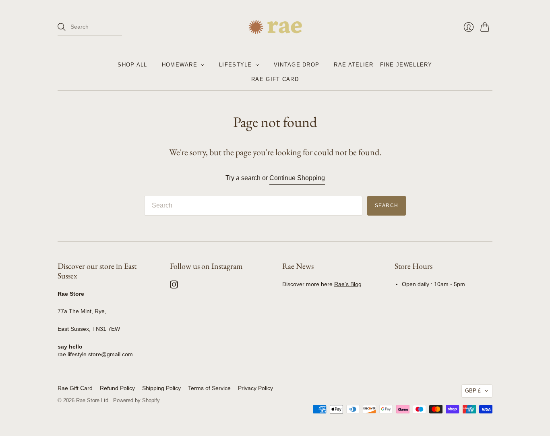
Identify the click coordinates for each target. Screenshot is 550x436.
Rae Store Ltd (93, 400)
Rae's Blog (348, 284)
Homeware (179, 65)
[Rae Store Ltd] (275, 27)
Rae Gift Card (275, 79)
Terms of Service (209, 388)
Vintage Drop (297, 65)
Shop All (132, 65)
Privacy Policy (255, 388)
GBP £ (473, 391)
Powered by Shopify (136, 400)
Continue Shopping (297, 177)
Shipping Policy (161, 388)
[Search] (62, 27)
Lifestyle (235, 65)
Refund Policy (117, 388)
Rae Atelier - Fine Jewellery (383, 65)
